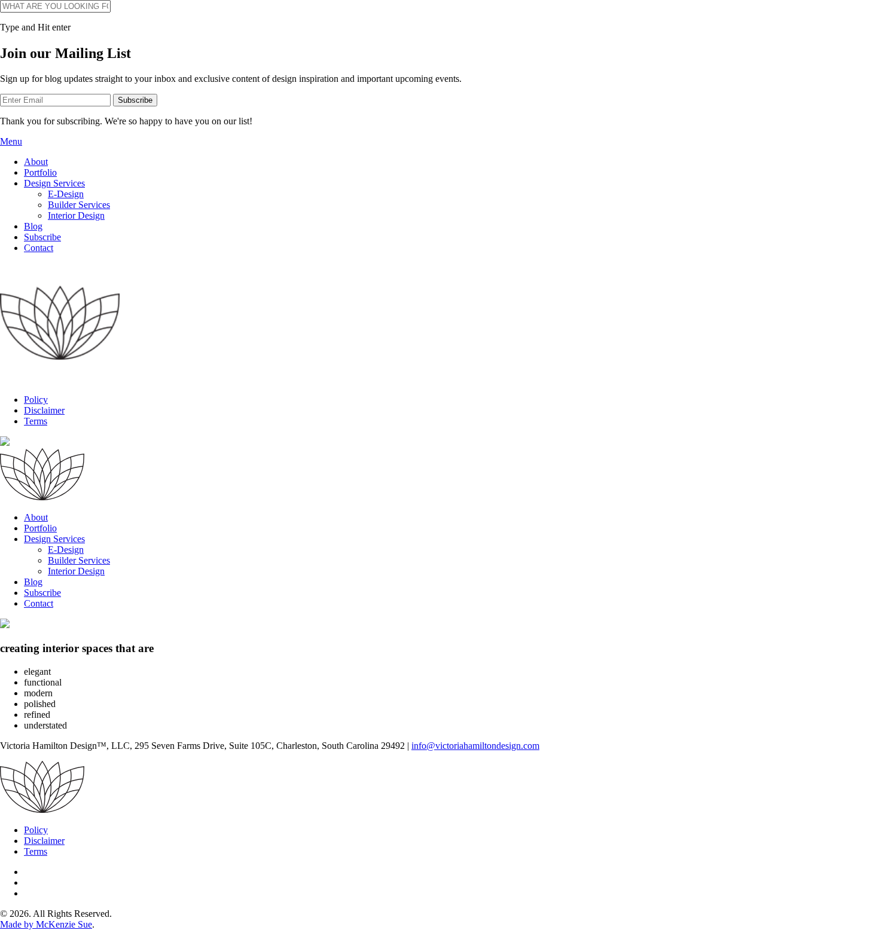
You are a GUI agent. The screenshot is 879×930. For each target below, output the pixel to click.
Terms (35, 421)
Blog (33, 226)
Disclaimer (44, 410)
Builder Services (79, 205)
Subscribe (42, 237)
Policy (36, 399)
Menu (11, 141)
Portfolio (40, 172)
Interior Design (76, 215)
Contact (38, 248)
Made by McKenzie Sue (46, 924)
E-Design (66, 194)
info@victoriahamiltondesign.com (475, 746)
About (36, 162)
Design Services (54, 183)
